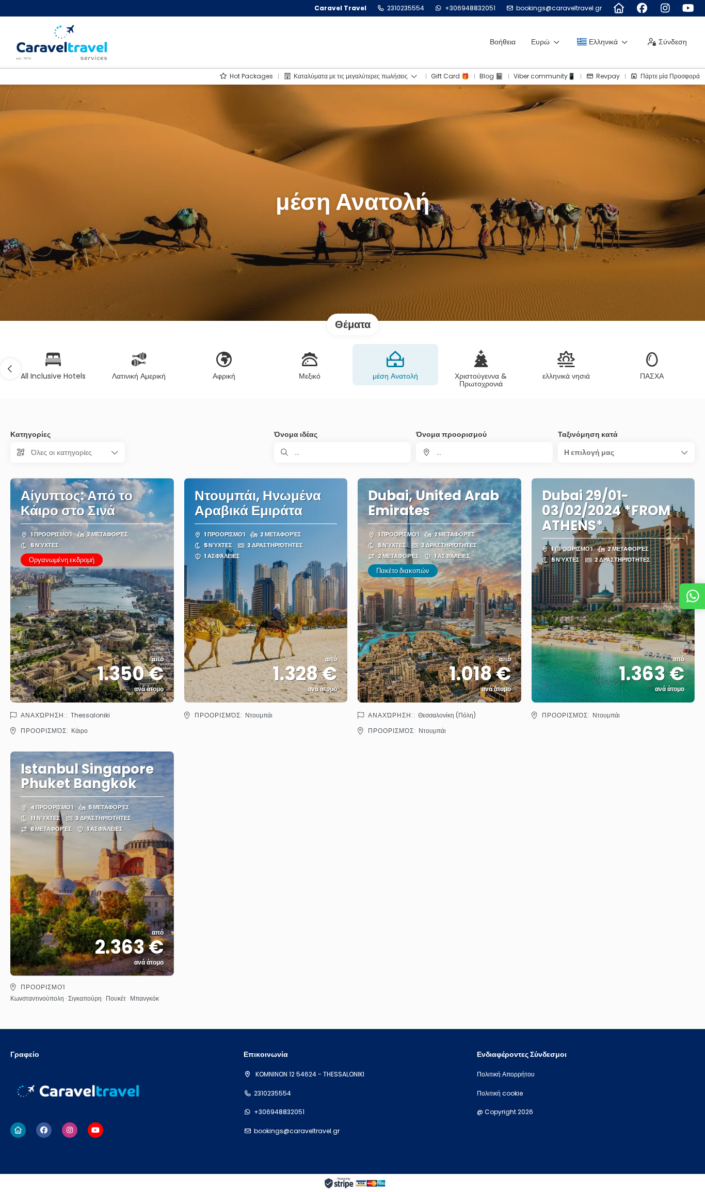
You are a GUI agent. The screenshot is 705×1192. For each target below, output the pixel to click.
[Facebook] (641, 8)
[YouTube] (688, 8)
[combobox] (484, 452)
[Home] (618, 8)
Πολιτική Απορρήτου (506, 1074)
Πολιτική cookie (500, 1093)
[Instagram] (665, 8)
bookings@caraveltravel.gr (559, 8)
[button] (10, 368)
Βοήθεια (503, 42)
